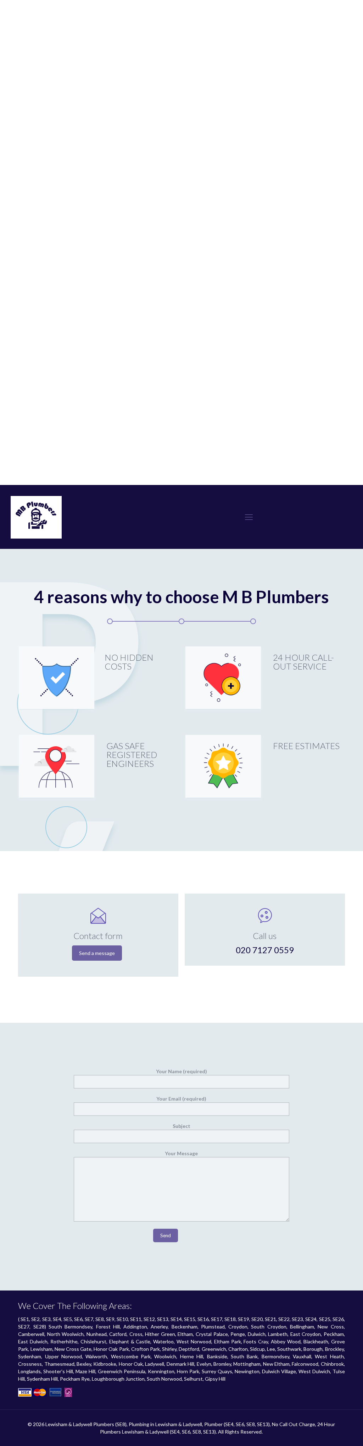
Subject (181, 1126)
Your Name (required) (181, 1071)
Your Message (181, 1153)
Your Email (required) (181, 1099)
